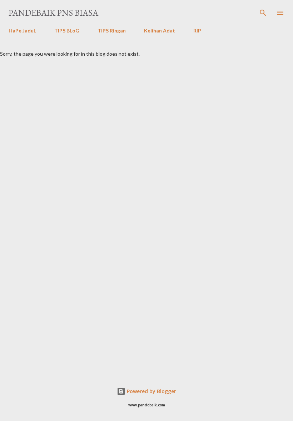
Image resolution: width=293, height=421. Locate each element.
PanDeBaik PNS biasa (53, 12)
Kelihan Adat (159, 30)
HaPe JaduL (22, 30)
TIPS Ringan (112, 30)
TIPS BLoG (66, 30)
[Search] (263, 13)
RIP (197, 30)
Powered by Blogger (150, 391)
